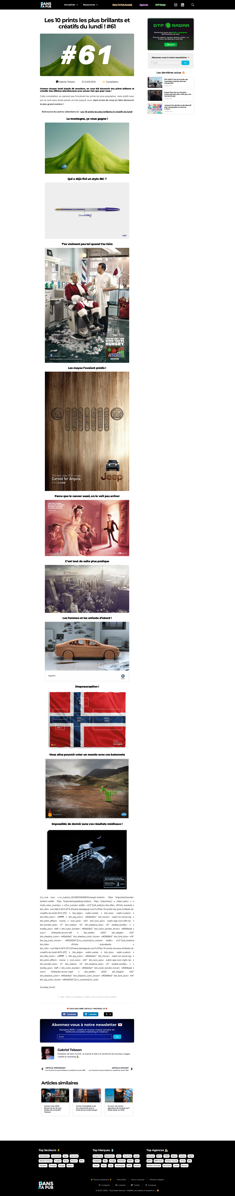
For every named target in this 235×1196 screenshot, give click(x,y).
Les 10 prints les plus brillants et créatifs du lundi (106, 111)
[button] (69, 1014)
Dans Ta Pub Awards (122, 5)
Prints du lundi (102, 997)
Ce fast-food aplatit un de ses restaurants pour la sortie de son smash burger (86, 1108)
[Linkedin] (182, 4)
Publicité (112, 997)
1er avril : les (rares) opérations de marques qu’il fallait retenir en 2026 (118, 1108)
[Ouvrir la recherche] (193, 5)
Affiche (68, 997)
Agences (144, 5)
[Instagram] (175, 4)
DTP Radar (160, 5)
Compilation (112, 81)
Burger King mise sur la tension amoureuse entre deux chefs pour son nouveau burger (177, 94)
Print (93, 997)
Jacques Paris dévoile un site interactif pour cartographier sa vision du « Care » (177, 107)
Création (87, 997)
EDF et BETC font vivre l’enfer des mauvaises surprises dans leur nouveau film (176, 81)
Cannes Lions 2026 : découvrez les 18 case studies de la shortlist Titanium (52, 1109)
